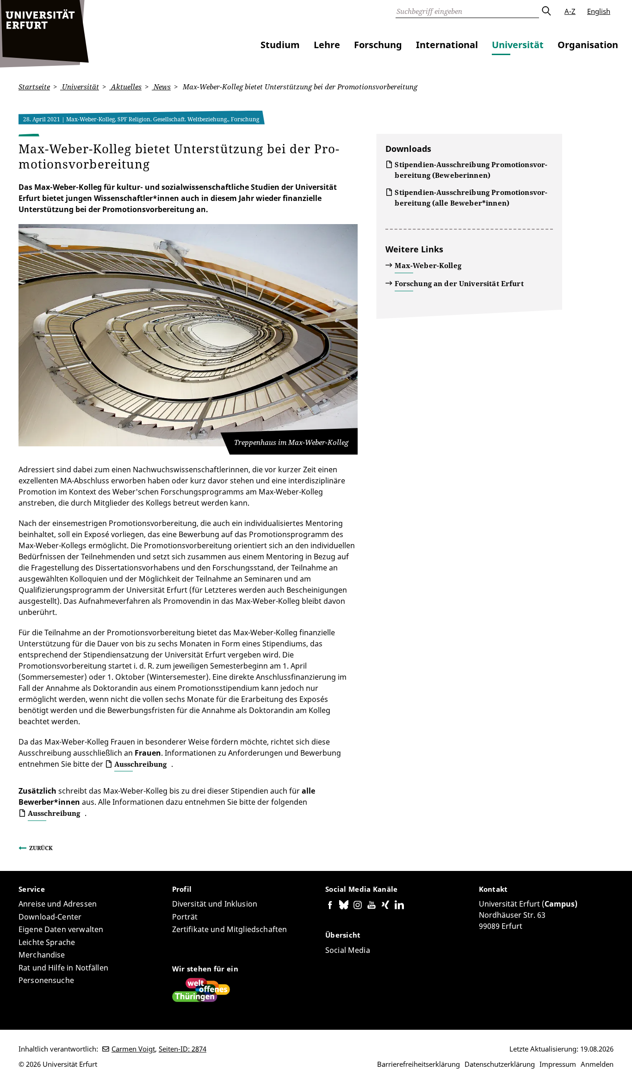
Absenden (546, 11)
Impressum (557, 1064)
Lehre (327, 44)
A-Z (570, 11)
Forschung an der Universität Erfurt (459, 283)
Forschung (378, 44)
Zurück (41, 848)
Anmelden (597, 1064)
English (598, 11)
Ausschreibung (140, 764)
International (447, 44)
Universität (518, 44)
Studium (280, 44)
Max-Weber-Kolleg (428, 265)
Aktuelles (125, 86)
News (161, 86)
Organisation (588, 44)
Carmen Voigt (133, 1048)
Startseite (34, 86)
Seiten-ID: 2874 (182, 1048)
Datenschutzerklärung (500, 1064)
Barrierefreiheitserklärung (418, 1064)
